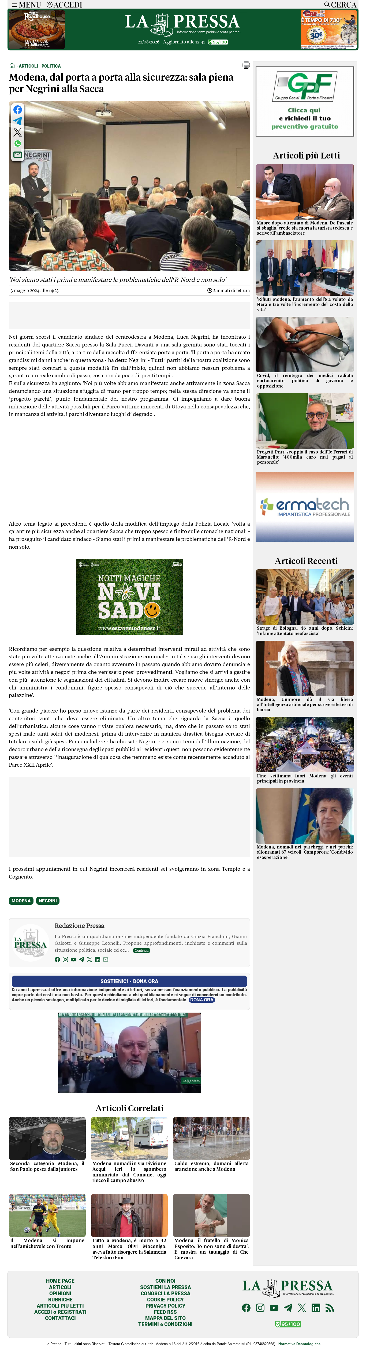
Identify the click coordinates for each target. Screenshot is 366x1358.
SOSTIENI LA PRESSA (165, 1287)
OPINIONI (60, 1293)
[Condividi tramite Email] (17, 154)
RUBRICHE (60, 1300)
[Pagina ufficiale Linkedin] (316, 1308)
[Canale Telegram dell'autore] (81, 960)
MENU (30, 4)
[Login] (50, 4)
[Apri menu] (13, 4)
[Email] (105, 960)
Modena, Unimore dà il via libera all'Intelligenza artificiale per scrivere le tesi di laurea (305, 705)
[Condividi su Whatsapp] (17, 143)
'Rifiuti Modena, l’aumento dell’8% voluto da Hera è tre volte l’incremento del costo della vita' (305, 304)
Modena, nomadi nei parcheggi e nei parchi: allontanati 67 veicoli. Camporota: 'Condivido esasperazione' (305, 852)
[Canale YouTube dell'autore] (73, 960)
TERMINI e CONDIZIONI (165, 1324)
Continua (141, 951)
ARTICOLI (60, 1287)
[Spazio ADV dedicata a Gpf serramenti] (305, 137)
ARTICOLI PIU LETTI (60, 1306)
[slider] (123, 1089)
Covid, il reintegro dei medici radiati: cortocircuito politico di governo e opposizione (305, 381)
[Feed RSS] (330, 1308)
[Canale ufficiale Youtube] (274, 1308)
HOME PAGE (60, 1281)
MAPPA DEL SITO (165, 1318)
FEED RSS (165, 1312)
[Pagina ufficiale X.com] (302, 1308)
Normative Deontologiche (299, 1344)
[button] (246, 67)
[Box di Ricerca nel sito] (326, 4)
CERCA (343, 4)
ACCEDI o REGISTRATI (60, 1312)
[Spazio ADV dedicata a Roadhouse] (37, 47)
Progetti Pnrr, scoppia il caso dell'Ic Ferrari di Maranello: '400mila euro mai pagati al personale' (305, 457)
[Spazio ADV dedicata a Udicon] (329, 47)
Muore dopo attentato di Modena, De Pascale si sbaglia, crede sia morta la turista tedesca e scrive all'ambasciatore (305, 228)
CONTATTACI (60, 1318)
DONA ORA (202, 1000)
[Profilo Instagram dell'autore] (65, 960)
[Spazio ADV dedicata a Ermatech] (305, 543)
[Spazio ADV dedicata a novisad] (129, 633)
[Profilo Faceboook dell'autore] (57, 960)
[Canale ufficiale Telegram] (288, 1308)
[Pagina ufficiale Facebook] (246, 1308)
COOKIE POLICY (165, 1300)
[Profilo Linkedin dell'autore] (97, 960)
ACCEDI (68, 4)
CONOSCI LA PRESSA (166, 1293)
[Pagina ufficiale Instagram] (260, 1308)
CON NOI (165, 1281)
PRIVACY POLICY (165, 1306)
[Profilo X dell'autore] (89, 960)
